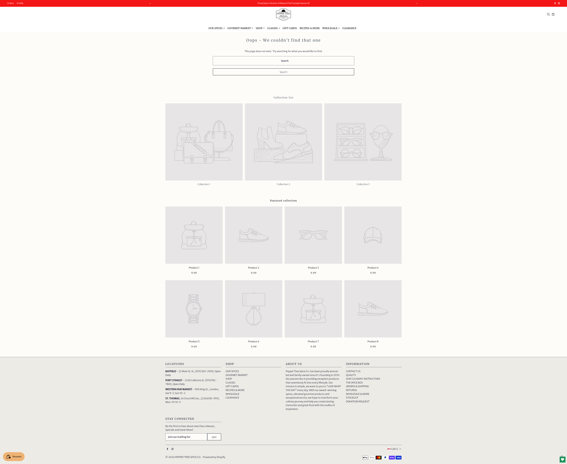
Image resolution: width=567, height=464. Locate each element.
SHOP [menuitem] (259, 28)
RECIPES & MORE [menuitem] (310, 28)
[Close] (339, 202)
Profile (20, 3)
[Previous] (150, 3)
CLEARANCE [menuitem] (349, 28)
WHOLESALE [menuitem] (329, 28)
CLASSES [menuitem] (272, 28)
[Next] (416, 3)
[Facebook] (555, 3)
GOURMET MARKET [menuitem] (239, 28)
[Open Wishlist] (563, 460)
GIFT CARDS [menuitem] (290, 28)
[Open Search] (548, 14)
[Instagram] (559, 3)
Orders (10, 3)
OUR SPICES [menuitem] (215, 28)
